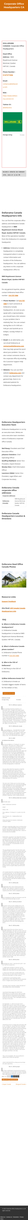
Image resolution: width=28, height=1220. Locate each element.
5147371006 (8, 75)
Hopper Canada (6, 1084)
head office (5, 1079)
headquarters (13, 1079)
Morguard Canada (20, 1084)
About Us (2, 1217)
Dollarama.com (15, 373)
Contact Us (9, 1217)
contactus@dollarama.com (13, 346)
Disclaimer (16, 1217)
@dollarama (7, 108)
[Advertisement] (14, 27)
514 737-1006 (13, 295)
